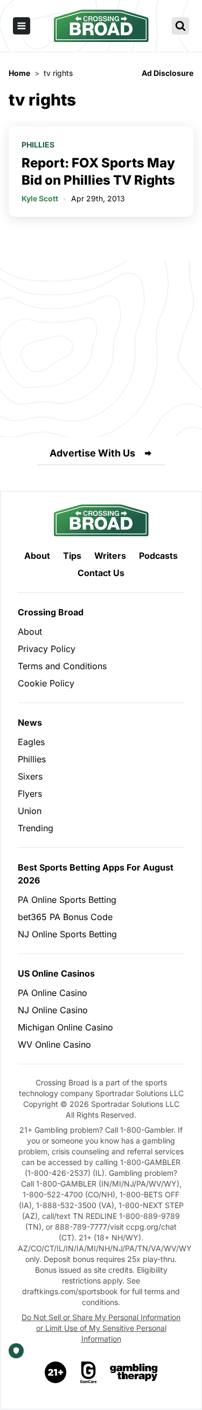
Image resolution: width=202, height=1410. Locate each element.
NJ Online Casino (53, 1010)
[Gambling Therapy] (134, 1372)
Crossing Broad (50, 612)
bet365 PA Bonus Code (65, 916)
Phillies (38, 144)
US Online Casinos (56, 973)
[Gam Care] (88, 1372)
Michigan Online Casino (65, 1027)
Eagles (31, 741)
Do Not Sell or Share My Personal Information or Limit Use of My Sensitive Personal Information (101, 1328)
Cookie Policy (46, 683)
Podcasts (158, 555)
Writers (110, 555)
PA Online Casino (52, 992)
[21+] (56, 1372)
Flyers (30, 793)
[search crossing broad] (180, 25)
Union (29, 810)
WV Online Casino (54, 1044)
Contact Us (101, 572)
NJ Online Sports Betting (67, 934)
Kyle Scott (40, 198)
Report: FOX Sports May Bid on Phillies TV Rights (98, 171)
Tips (72, 555)
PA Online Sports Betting (67, 899)
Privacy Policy (46, 648)
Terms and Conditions (62, 666)
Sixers (30, 776)
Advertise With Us (92, 453)
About (37, 555)
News (30, 722)
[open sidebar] (21, 25)
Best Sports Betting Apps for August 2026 (95, 874)
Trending (35, 828)
